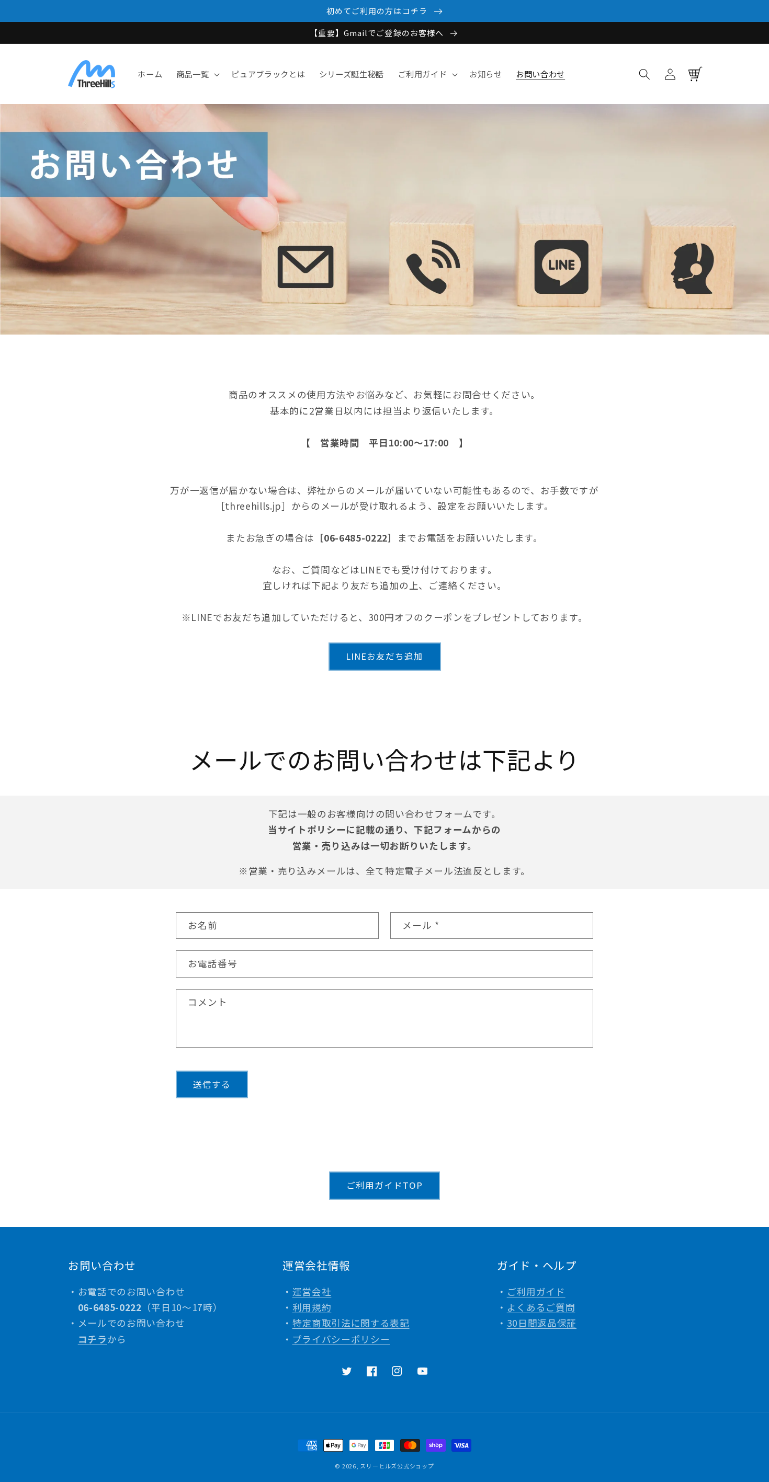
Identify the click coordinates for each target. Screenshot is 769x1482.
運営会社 (312, 1291)
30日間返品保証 (541, 1322)
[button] (197, 74)
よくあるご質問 (541, 1307)
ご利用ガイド (536, 1291)
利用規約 (312, 1307)
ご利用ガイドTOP (384, 1185)
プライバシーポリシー (341, 1339)
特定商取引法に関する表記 (351, 1322)
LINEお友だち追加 (385, 656)
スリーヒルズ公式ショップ (397, 1466)
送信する (212, 1084)
